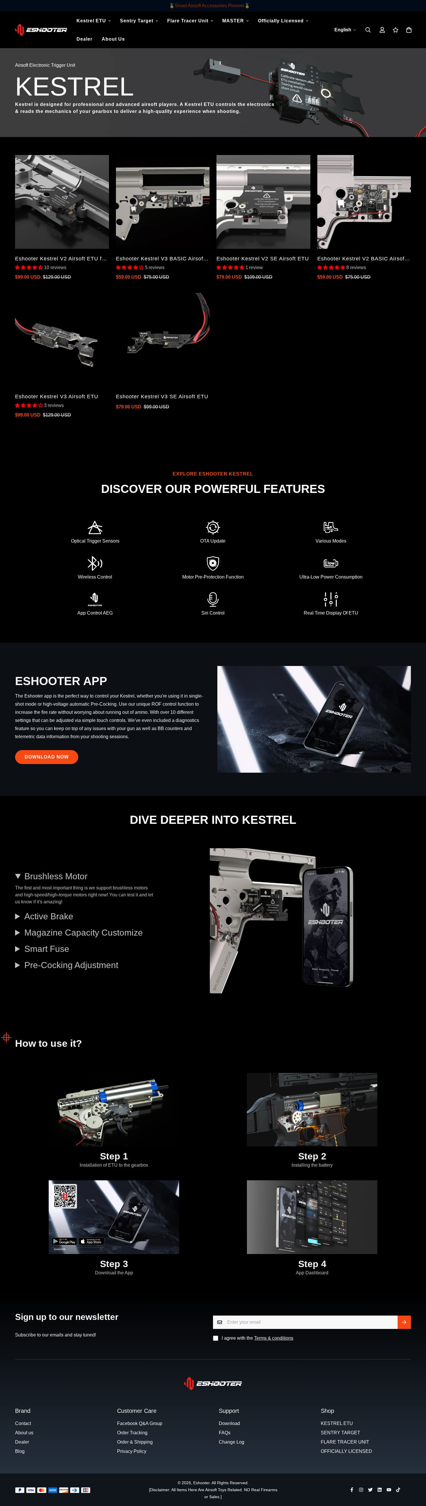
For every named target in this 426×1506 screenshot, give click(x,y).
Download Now (47, 756)
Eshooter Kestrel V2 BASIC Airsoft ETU (361, 259)
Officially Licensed (281, 20)
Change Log (231, 1442)
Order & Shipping (135, 1442)
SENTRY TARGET (340, 1432)
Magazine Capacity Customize (83, 932)
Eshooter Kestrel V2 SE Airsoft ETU (262, 259)
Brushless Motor (56, 876)
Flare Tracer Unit (187, 20)
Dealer (84, 39)
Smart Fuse (46, 949)
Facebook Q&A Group (139, 1423)
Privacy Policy (131, 1451)
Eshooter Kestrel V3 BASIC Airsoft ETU (160, 259)
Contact (23, 1423)
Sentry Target (136, 20)
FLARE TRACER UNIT (345, 1442)
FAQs (224, 1432)
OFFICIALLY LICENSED (346, 1451)
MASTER (233, 20)
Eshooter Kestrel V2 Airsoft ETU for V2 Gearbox (61, 259)
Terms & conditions (273, 1338)
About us (24, 1432)
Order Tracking (132, 1432)
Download (229, 1423)
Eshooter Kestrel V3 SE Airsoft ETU (162, 396)
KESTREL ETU (337, 1423)
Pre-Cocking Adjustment (71, 965)
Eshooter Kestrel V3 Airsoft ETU (56, 396)
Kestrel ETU (91, 20)
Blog (20, 1451)
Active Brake (48, 916)
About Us (113, 39)
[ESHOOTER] (41, 30)
